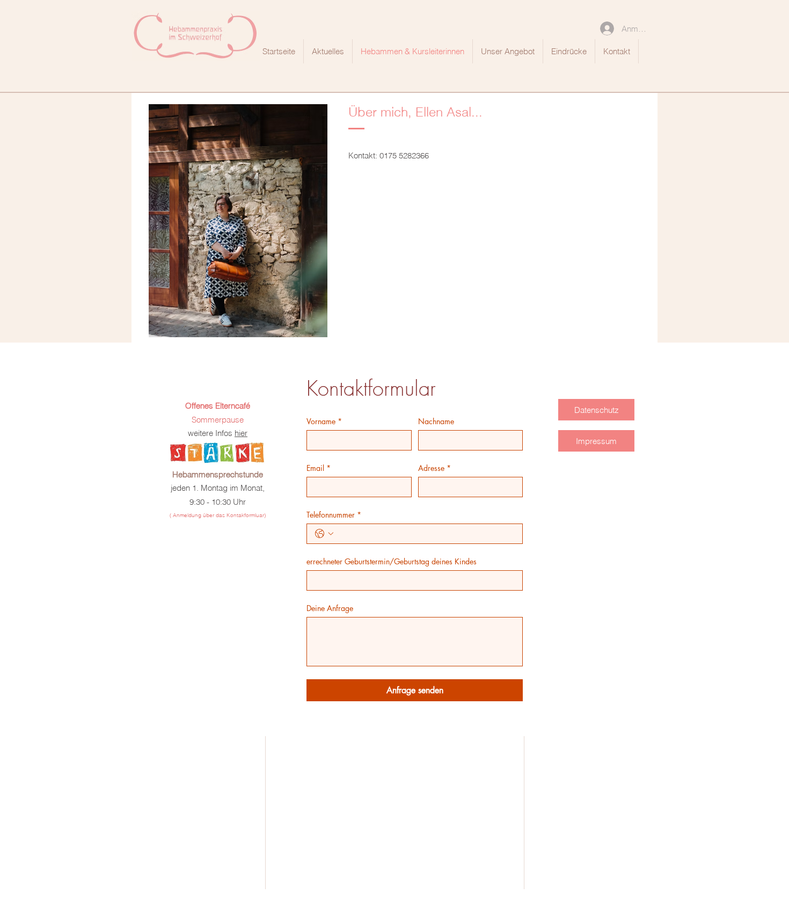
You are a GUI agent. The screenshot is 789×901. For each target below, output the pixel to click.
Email (318, 468)
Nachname (436, 421)
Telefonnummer (333, 514)
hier (241, 433)
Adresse (434, 468)
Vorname (324, 421)
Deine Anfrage (329, 608)
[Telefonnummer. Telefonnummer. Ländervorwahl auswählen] (324, 533)
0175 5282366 (404, 155)
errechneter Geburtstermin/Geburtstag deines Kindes (391, 561)
